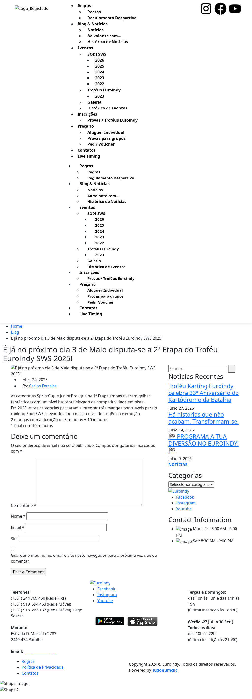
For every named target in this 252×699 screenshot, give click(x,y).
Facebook (185, 497)
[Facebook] (220, 8)
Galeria (94, 102)
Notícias (95, 30)
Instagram (186, 503)
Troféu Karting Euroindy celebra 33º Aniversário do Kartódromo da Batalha (203, 393)
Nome (18, 516)
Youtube (184, 509)
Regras (94, 12)
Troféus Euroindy (104, 90)
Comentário (23, 505)
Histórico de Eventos (107, 108)
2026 (99, 60)
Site (14, 538)
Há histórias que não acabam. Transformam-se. (203, 418)
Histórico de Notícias (107, 41)
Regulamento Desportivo (112, 17)
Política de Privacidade (42, 667)
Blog (15, 332)
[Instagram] (206, 8)
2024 (99, 72)
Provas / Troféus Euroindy (112, 120)
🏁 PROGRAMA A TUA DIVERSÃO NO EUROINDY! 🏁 (203, 443)
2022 (99, 84)
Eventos (85, 48)
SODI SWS (96, 54)
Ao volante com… (104, 35)
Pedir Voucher (101, 144)
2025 (99, 66)
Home (16, 326)
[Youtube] (235, 8)
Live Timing (89, 156)
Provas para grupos (106, 138)
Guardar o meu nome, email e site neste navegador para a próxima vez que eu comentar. (84, 558)
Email (17, 527)
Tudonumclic (164, 670)
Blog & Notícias (93, 24)
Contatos (88, 308)
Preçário (86, 126)
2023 (99, 78)
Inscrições (87, 114)
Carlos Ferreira (43, 386)
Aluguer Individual (105, 132)
